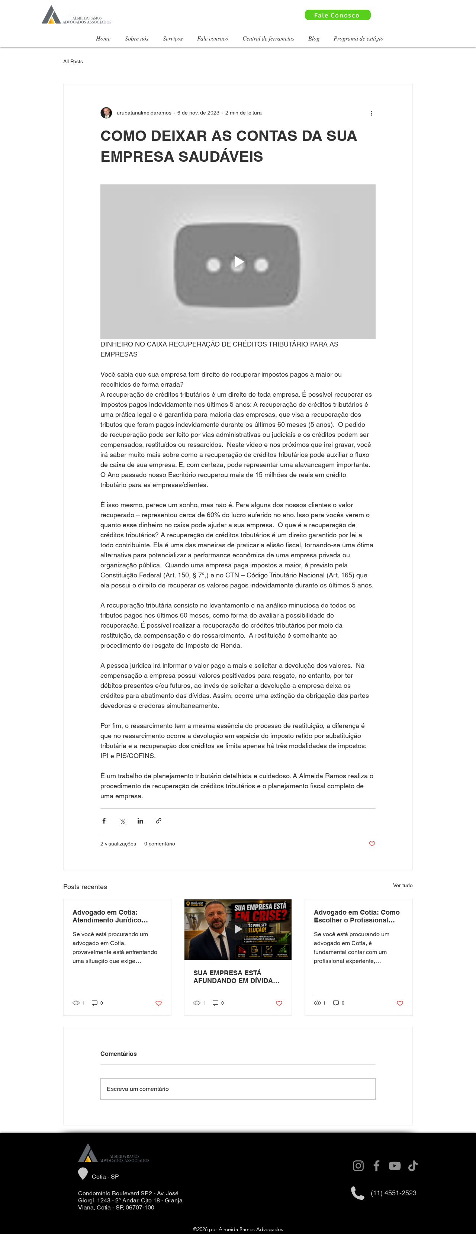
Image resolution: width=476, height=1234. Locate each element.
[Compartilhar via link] (158, 820)
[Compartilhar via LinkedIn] (140, 820)
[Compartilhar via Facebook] (103, 820)
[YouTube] (394, 1166)
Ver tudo (403, 885)
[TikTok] (413, 1166)
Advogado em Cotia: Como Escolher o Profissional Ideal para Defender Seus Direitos (357, 916)
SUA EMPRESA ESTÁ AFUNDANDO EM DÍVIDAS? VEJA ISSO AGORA (237, 977)
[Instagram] (358, 1166)
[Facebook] (376, 1166)
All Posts (73, 61)
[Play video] (238, 261)
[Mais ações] (371, 112)
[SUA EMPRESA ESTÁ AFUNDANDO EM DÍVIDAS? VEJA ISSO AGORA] (238, 929)
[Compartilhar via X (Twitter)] (122, 820)
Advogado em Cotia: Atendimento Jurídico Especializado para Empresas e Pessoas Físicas (107, 916)
